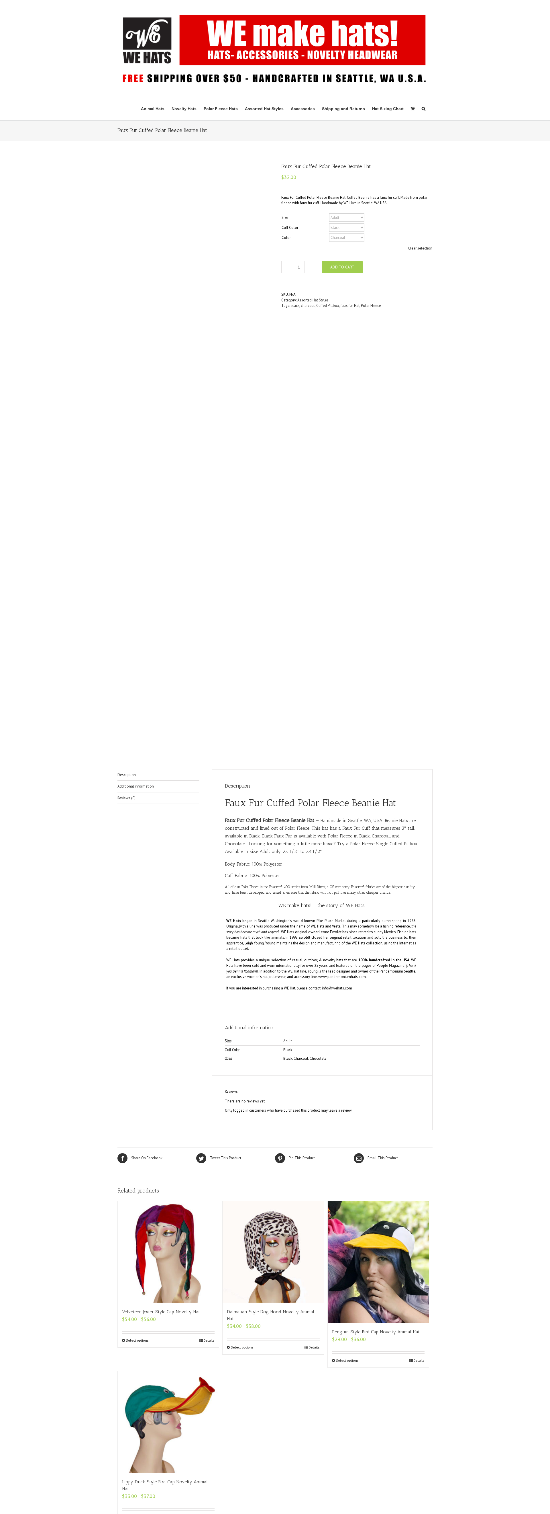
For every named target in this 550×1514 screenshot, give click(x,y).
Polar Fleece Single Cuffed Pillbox (383, 843)
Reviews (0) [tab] (126, 798)
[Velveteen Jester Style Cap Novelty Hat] (168, 1251)
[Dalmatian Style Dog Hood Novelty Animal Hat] (273, 1251)
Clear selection (420, 248)
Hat (357, 305)
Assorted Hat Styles (313, 300)
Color (286, 237)
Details (209, 1340)
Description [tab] (126, 774)
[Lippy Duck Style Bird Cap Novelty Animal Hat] (168, 1421)
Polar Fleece (371, 305)
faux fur (347, 305)
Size (285, 217)
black (295, 305)
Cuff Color (290, 227)
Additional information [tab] (135, 786)
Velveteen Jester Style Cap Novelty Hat (161, 1311)
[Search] (423, 108)
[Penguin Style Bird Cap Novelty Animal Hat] (378, 1262)
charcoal (308, 305)
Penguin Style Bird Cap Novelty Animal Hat (376, 1331)
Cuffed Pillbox (327, 305)
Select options (137, 1340)
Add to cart (342, 267)
